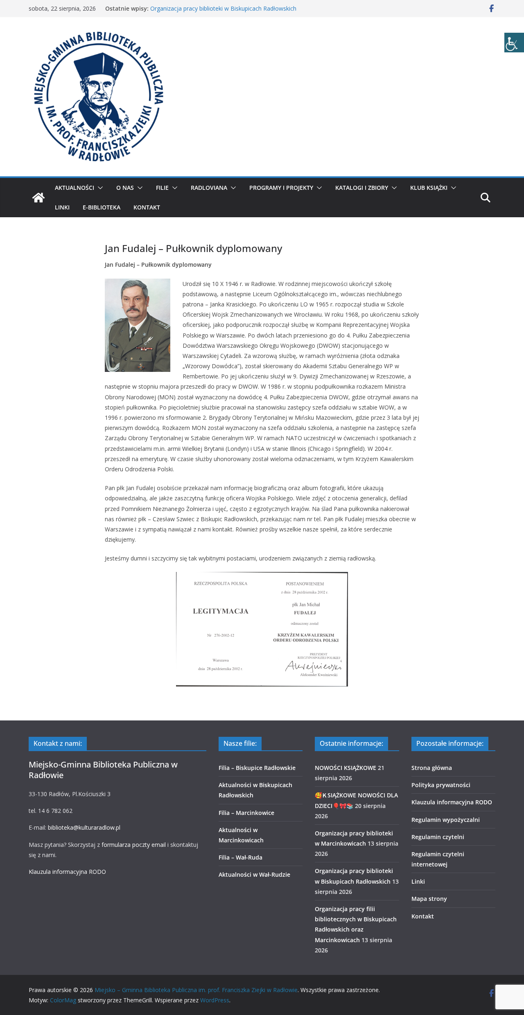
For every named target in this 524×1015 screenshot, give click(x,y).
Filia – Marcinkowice (246, 813)
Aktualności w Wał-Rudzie (254, 874)
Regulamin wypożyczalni (445, 820)
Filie (162, 187)
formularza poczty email (134, 844)
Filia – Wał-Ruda (240, 857)
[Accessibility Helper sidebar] (514, 42)
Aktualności (74, 187)
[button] (98, 188)
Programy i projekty (281, 187)
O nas (125, 187)
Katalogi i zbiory (361, 187)
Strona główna (431, 768)
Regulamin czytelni (437, 837)
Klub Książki (428, 187)
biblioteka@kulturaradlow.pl (84, 827)
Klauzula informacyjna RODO (67, 871)
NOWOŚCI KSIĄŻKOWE (345, 768)
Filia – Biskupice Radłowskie (257, 768)
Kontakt (146, 207)
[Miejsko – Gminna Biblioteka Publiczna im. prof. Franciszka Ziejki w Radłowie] (38, 197)
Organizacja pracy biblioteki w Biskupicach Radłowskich (223, 8)
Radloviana (209, 187)
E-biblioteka (101, 207)
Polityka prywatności (440, 785)
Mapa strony (429, 898)
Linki (62, 207)
